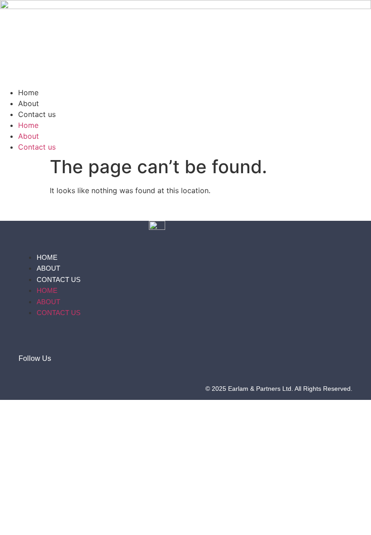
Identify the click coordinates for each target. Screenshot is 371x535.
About (28, 103)
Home (28, 92)
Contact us (37, 114)
